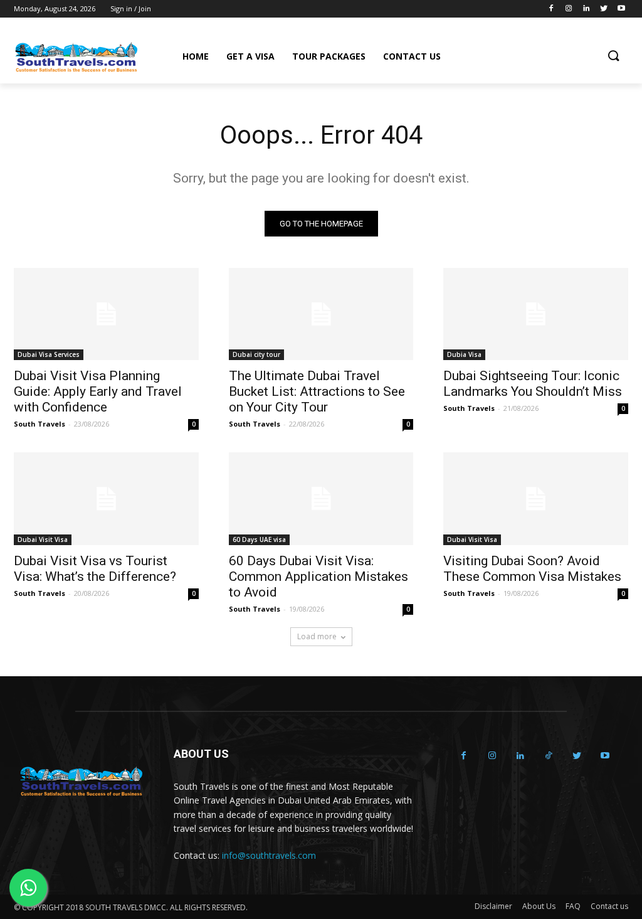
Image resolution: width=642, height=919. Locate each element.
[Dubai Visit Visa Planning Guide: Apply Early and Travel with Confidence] (106, 314)
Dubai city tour (256, 354)
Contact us (609, 906)
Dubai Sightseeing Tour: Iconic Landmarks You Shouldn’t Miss (532, 383)
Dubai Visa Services (49, 354)
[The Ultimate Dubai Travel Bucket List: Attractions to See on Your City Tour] (321, 314)
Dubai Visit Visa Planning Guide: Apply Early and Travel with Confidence (98, 391)
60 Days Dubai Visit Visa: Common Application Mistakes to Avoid (318, 576)
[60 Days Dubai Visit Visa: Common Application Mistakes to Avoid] (321, 498)
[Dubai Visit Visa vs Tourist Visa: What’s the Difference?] (106, 498)
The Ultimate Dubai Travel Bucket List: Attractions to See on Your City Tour (317, 391)
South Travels (39, 423)
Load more (317, 636)
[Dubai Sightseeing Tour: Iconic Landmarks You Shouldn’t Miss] (535, 314)
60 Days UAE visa (259, 539)
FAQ (573, 906)
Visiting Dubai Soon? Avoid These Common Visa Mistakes (532, 568)
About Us (538, 906)
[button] (613, 56)
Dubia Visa (464, 354)
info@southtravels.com (269, 855)
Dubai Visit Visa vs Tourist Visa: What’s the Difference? (95, 568)
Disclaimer (493, 906)
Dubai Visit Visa (43, 539)
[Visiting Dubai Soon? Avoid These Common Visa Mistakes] (535, 498)
